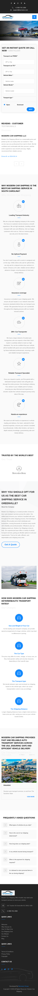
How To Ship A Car (7, 929)
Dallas (6, 785)
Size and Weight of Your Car (19, 626)
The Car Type (19, 653)
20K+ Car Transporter (19, 332)
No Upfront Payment (19, 254)
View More (30, 796)
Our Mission (5, 934)
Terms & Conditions (7, 951)
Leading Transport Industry (19, 215)
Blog (2, 938)
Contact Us (4, 936)
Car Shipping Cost (7, 931)
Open (8, 104)
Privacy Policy (5, 954)
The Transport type (19, 681)
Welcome (4, 924)
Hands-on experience (19, 414)
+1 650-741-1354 (20, 7)
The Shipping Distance (19, 709)
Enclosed (20, 104)
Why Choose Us (6, 927)
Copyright (4, 956)
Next (30, 109)
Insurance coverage (19, 293)
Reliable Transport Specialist (19, 373)
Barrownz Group (23, 986)
